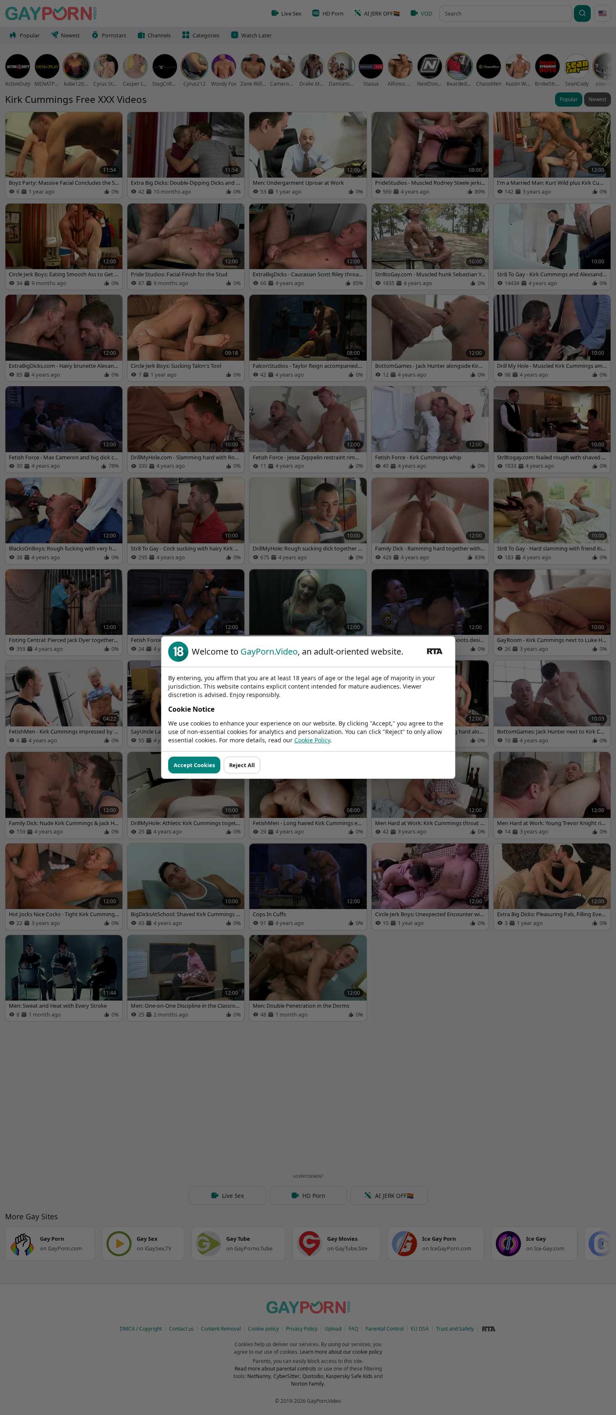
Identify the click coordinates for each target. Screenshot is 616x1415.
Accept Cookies (194, 765)
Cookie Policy (312, 740)
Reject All (242, 765)
